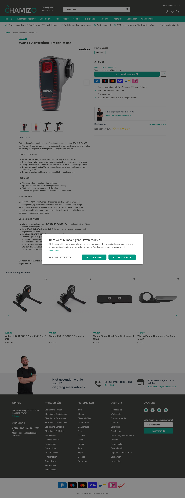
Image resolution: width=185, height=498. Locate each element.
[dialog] (92, 249)
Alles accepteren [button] (122, 257)
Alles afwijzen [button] (94, 257)
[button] (60, 257)
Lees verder (54, 250)
